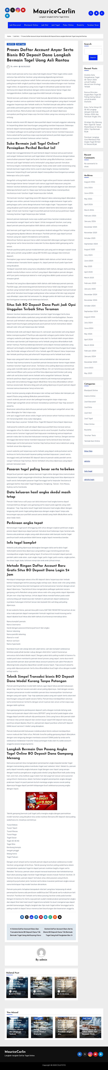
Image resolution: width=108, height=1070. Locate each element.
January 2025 (90, 289)
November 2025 (90, 233)
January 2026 (90, 221)
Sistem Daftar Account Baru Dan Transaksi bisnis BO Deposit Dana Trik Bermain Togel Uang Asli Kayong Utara (25, 932)
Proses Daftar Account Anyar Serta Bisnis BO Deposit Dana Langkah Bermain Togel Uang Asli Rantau (40, 55)
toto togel (88, 471)
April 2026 (88, 204)
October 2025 (89, 238)
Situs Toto (88, 451)
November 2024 (90, 300)
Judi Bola (88, 407)
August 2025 (89, 249)
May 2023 (88, 373)
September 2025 (91, 244)
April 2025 (88, 272)
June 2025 (88, 261)
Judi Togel (56, 25)
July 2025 (88, 255)
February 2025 (90, 283)
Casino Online (89, 396)
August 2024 (89, 317)
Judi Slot (44, 25)
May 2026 (88, 199)
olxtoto (87, 461)
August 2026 (89, 182)
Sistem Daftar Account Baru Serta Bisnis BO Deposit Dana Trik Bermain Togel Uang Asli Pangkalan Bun (58, 932)
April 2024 (88, 340)
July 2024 (88, 323)
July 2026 (88, 188)
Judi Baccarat (15, 25)
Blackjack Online (31, 25)
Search (88, 44)
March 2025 (89, 278)
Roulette (80, 25)
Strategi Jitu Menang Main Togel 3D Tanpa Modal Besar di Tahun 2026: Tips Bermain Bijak (93, 127)
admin (15, 66)
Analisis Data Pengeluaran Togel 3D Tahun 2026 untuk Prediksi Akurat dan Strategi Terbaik (16, 982)
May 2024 (88, 334)
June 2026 (88, 193)
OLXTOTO (62, 1065)
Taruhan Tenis (93, 25)
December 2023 (90, 362)
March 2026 (89, 210)
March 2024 (89, 345)
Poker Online (68, 25)
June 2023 (88, 368)
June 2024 (88, 328)
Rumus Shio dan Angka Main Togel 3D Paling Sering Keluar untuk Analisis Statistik (92, 97)
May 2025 (88, 266)
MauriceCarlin (54, 11)
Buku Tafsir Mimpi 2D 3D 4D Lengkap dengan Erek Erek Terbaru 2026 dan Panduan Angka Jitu (65, 982)
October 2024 (89, 306)
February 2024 (90, 351)
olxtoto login (89, 480)
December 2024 (90, 295)
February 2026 (90, 216)
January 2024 (90, 356)
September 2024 (91, 311)
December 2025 (90, 227)
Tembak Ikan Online (92, 441)
